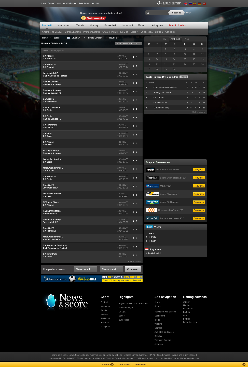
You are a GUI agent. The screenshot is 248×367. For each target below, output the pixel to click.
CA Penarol (159, 97)
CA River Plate (160, 103)
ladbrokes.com (190, 322)
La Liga (122, 312)
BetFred (186, 319)
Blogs (157, 320)
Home (43, 3)
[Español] (194, 4)
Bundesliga (124, 320)
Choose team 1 (83, 269)
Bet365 (186, 312)
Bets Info (95, 3)
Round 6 (113, 38)
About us (159, 344)
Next (187, 39)
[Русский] (190, 4)
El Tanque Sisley (161, 108)
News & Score (59, 12)
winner (186, 302)
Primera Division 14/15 (127, 43)
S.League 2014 (153, 253)
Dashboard (84, 3)
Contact (158, 328)
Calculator (124, 364)
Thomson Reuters (163, 340)
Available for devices (164, 332)
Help (188, 12)
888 (185, 315)
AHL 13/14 (151, 237)
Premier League (126, 308)
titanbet (186, 305)
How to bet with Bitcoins (66, 3)
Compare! (132, 269)
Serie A (122, 316)
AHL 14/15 (151, 241)
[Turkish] (204, 4)
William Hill (188, 309)
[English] (185, 4)
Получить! (199, 170)
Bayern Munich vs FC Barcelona (133, 303)
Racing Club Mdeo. (162, 92)
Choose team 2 (109, 269)
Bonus (51, 3)
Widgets (158, 324)
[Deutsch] (199, 4)
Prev (164, 39)
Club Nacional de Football (165, 87)
